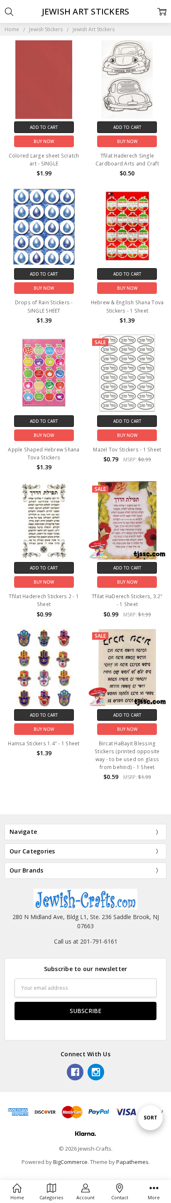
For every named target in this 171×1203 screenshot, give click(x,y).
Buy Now (44, 141)
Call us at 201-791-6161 (85, 941)
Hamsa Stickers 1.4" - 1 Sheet (43, 743)
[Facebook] (75, 1072)
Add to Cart (44, 127)
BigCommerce (70, 1162)
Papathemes (132, 1162)
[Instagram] (96, 1072)
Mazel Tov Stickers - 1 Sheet (127, 449)
